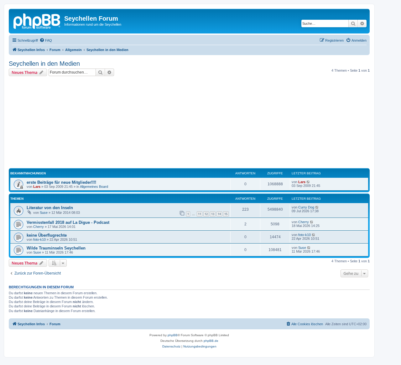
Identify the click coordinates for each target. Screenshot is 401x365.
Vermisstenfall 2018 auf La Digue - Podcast (68, 222)
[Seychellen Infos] (37, 20)
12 (206, 214)
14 (219, 214)
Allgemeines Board (94, 186)
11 (199, 214)
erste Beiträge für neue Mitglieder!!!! (61, 182)
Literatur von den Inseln (50, 207)
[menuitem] (45, 40)
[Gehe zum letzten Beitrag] (308, 182)
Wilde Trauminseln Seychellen (56, 248)
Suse (44, 212)
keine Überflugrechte (47, 235)
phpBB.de (211, 340)
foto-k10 (39, 239)
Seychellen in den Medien (44, 63)
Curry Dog (306, 207)
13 (212, 214)
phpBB (173, 335)
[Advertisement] (197, 123)
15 (225, 214)
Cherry (38, 227)
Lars (36, 186)
